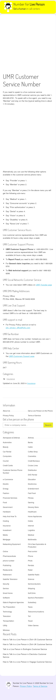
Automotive (7, 442)
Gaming (31, 502)
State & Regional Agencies (13, 602)
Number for (29, 4)
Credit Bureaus (34, 461)
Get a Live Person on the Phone (40, 410)
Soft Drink (32, 593)
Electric (6, 484)
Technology (7, 611)
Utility (5, 625)
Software (6, 597)
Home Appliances (35, 516)
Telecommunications (36, 611)
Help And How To (9, 516)
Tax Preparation (9, 607)
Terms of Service (34, 415)
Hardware (7, 511)
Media (5, 535)
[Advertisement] (28, 43)
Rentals (31, 565)
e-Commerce (8, 479)
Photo (30, 560)
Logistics (31, 530)
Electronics (32, 484)
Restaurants (7, 570)
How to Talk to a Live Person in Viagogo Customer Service (27, 661)
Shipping (31, 588)
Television (7, 616)
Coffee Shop (33, 451)
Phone (30, 556)
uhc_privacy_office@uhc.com (18, 327)
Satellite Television (10, 579)
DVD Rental (32, 474)
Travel (30, 621)
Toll (29, 616)
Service (6, 588)
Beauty (5, 447)
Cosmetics (32, 456)
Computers (7, 456)
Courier (6, 461)
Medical (31, 535)
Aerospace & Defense (11, 437)
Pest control (32, 551)
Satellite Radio (33, 574)
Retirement (7, 574)
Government (7, 507)
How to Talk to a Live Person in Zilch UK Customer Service (27, 644)
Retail (30, 570)
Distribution (32, 470)
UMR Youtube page (44, 284)
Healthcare (32, 511)
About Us (6, 410)
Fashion (6, 493)
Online (5, 551)
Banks (30, 442)
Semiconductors (34, 584)
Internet (31, 525)
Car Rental (7, 451)
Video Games (33, 625)
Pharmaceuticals (9, 556)
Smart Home (8, 593)
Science (31, 579)
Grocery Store (33, 507)
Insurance (11, 378)
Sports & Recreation (36, 597)
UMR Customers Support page (21, 356)
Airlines (31, 437)
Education (32, 479)
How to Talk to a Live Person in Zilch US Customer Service (27, 639)
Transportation (8, 621)
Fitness (31, 498)
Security (6, 584)
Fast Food (32, 493)
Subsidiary (32, 602)
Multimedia (32, 539)
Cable (30, 447)
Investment (7, 530)
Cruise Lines (33, 465)
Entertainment (33, 488)
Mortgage (6, 539)
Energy (5, 488)
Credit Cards (8, 465)
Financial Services (10, 498)
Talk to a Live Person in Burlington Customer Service (25, 649)
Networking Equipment (12, 544)
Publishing (7, 565)
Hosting (6, 521)
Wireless (6, 630)
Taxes (30, 607)
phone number (8, 560)
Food (5, 502)
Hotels (30, 521)
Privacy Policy (8, 415)
